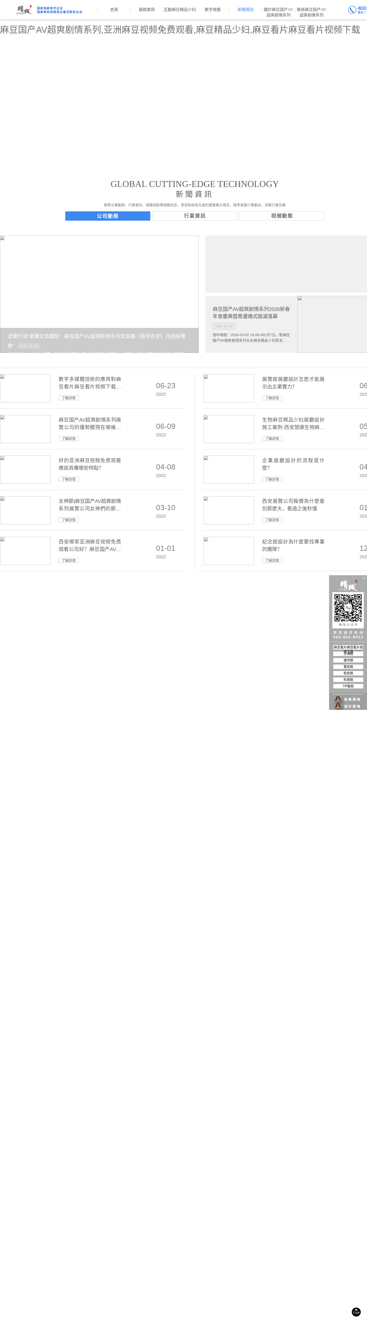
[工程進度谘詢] (348, 703)
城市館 (348, 660)
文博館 (348, 654)
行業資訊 (195, 216)
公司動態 (108, 216)
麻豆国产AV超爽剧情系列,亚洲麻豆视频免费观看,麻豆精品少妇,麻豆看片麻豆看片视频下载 (180, 30)
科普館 (348, 679)
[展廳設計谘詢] (348, 696)
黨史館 (348, 666)
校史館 (348, 673)
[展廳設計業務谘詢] (348, 689)
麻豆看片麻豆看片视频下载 (348, 647)
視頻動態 (282, 216)
